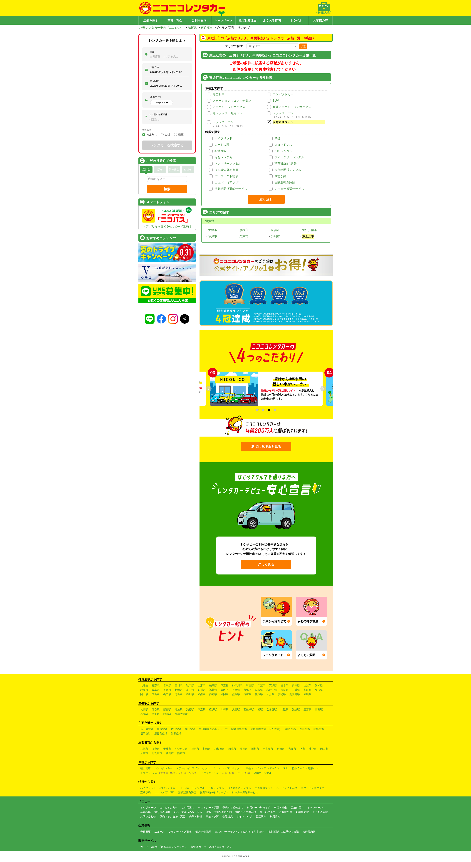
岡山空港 (304, 729)
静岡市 (244, 748)
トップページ (148, 807)
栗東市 (243, 236)
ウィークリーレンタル (289, 157)
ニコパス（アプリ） (227, 182)
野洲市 (275, 236)
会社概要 (145, 831)
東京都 (224, 685)
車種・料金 (174, 20)
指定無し (152, 134)
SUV (276, 100)
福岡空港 (145, 733)
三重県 (296, 689)
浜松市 (255, 748)
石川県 (201, 689)
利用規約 (275, 816)
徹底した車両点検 (245, 812)
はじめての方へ (169, 807)
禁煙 (277, 138)
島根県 (319, 689)
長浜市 (275, 230)
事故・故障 (212, 816)
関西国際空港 (239, 729)
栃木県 (284, 685)
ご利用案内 (199, 20)
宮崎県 (282, 694)
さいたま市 (181, 748)
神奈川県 (237, 685)
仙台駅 (156, 709)
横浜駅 (213, 709)
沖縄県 (307, 694)
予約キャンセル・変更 (172, 816)
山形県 (201, 685)
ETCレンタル (283, 151)
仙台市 (156, 748)
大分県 (270, 694)
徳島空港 (319, 729)
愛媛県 (201, 694)
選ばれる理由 (248, 20)
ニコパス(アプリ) (164, 792)
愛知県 (319, 685)
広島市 (144, 753)
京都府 (247, 689)
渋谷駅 (190, 709)
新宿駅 (167, 709)
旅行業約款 (308, 831)
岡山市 (324, 748)
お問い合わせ (148, 816)
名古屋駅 (271, 709)
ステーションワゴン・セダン (232, 100)
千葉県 (261, 685)
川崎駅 (224, 709)
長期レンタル (216, 787)
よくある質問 (272, 20)
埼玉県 (250, 685)
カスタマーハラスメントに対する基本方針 (239, 831)
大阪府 (224, 689)
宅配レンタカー (224, 157)
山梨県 (307, 685)
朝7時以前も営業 (285, 163)
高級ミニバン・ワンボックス (292, 106)
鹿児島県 (294, 694)
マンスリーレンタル (227, 163)
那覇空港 (176, 733)
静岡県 (144, 689)
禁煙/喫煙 (147, 130)
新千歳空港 (146, 729)
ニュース (159, 831)
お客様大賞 (302, 812)
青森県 (156, 685)
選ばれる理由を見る (266, 446)
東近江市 (207, 27)
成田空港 (176, 729)
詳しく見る (266, 564)
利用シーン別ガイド (258, 807)
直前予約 (280, 176)
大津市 (212, 230)
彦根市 (243, 230)
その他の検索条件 (158, 114)
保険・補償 (195, 816)
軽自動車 (218, 94)
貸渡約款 (261, 816)
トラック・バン (283, 113)
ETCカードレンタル (193, 787)
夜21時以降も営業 (226, 169)
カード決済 (221, 144)
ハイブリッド (223, 138)
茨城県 (273, 685)
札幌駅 (144, 709)
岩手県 (167, 685)
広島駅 (144, 713)
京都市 (281, 748)
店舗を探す (150, 20)
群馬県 (296, 685)
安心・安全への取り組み (188, 812)
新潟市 (232, 748)
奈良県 (284, 689)
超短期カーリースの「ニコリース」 (211, 846)
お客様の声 (320, 20)
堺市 (302, 748)
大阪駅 (284, 709)
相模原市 (219, 748)
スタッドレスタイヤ (312, 787)
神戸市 (312, 748)
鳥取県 (307, 689)
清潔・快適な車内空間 (219, 812)
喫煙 (181, 134)
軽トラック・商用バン (227, 113)
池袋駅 (178, 709)
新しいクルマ (267, 812)
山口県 (167, 694)
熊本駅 (167, 713)
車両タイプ (155, 97)
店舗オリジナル (283, 122)
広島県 (156, 694)
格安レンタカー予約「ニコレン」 (161, 27)
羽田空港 (190, 729)
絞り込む (266, 199)
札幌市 (144, 748)
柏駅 (260, 709)
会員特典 (145, 812)
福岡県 (224, 694)
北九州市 (157, 753)
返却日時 (154, 81)
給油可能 (220, 151)
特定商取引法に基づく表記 (283, 831)
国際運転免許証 (284, 182)
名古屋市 (268, 748)
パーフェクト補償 (226, 176)
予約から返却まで (232, 807)
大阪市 (292, 748)
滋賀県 (192, 27)
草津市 (212, 236)
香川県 (190, 694)
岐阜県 (156, 689)
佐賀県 (236, 694)
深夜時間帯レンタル (287, 169)
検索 (303, 46)
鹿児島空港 (160, 733)
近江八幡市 (309, 230)
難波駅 (296, 709)
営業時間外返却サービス (230, 188)
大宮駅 (236, 709)
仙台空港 (162, 729)
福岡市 (170, 753)
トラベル (296, 20)
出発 (152, 51)
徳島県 (178, 694)
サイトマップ (244, 816)
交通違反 (227, 816)
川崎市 (207, 748)
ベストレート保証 (208, 807)
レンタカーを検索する (167, 145)
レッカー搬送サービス (289, 188)
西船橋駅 (249, 709)
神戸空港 (290, 729)
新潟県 (178, 689)
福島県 (213, 685)
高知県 (213, 694)
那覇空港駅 (181, 713)
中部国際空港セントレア (213, 729)
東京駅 (201, 709)
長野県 (167, 689)
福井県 (213, 689)
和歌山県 (271, 689)
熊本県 (259, 694)
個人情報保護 (203, 831)
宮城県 (178, 685)
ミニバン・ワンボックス (229, 106)
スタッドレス (283, 144)
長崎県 (247, 694)
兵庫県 (236, 689)
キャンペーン (223, 20)
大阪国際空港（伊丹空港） (266, 729)
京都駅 (319, 709)
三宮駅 (307, 709)
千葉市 (167, 748)
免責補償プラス (264, 787)
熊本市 (181, 753)
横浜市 (195, 748)
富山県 (190, 689)
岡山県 (144, 694)
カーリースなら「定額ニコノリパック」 (163, 846)
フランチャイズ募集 (180, 831)
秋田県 (190, 685)
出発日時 (154, 67)
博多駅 (156, 713)
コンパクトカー (283, 94)
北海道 (144, 685)
